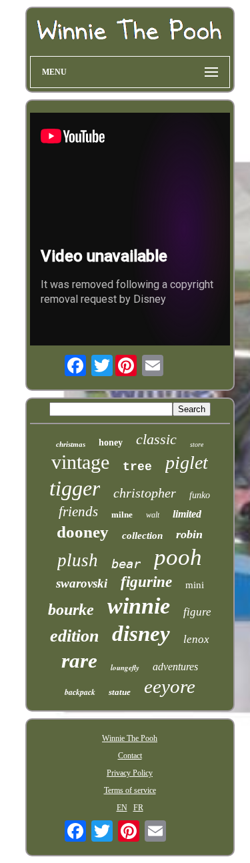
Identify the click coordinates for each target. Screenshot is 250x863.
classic (156, 439)
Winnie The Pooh (129, 738)
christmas (70, 444)
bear (126, 563)
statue (120, 692)
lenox (196, 639)
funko (199, 495)
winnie (138, 606)
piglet (186, 462)
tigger (74, 488)
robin (189, 534)
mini (194, 585)
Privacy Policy (130, 773)
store (196, 444)
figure (197, 612)
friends (78, 512)
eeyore (169, 686)
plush (77, 560)
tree (137, 467)
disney (141, 634)
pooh (178, 557)
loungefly (125, 667)
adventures (175, 666)
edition (74, 636)
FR (138, 807)
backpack (80, 692)
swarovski (81, 583)
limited (187, 514)
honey (111, 443)
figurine (146, 582)
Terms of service (130, 790)
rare (79, 660)
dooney (83, 532)
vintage (80, 462)
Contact (130, 755)
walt (152, 515)
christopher (144, 493)
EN (122, 807)
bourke (71, 609)
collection (142, 535)
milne (122, 515)
